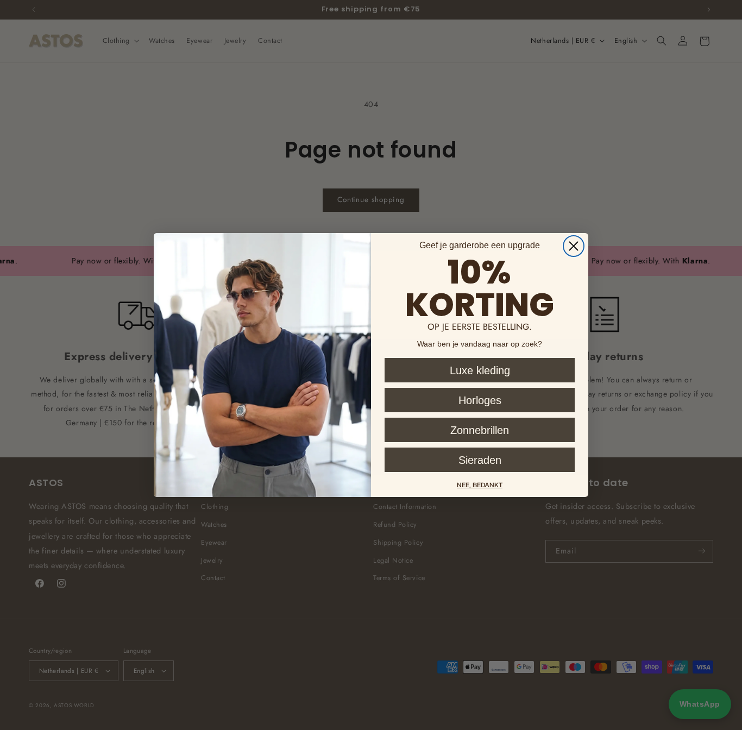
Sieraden (479, 460)
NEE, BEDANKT (479, 485)
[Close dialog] (573, 246)
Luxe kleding (480, 370)
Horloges (479, 400)
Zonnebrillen (479, 430)
